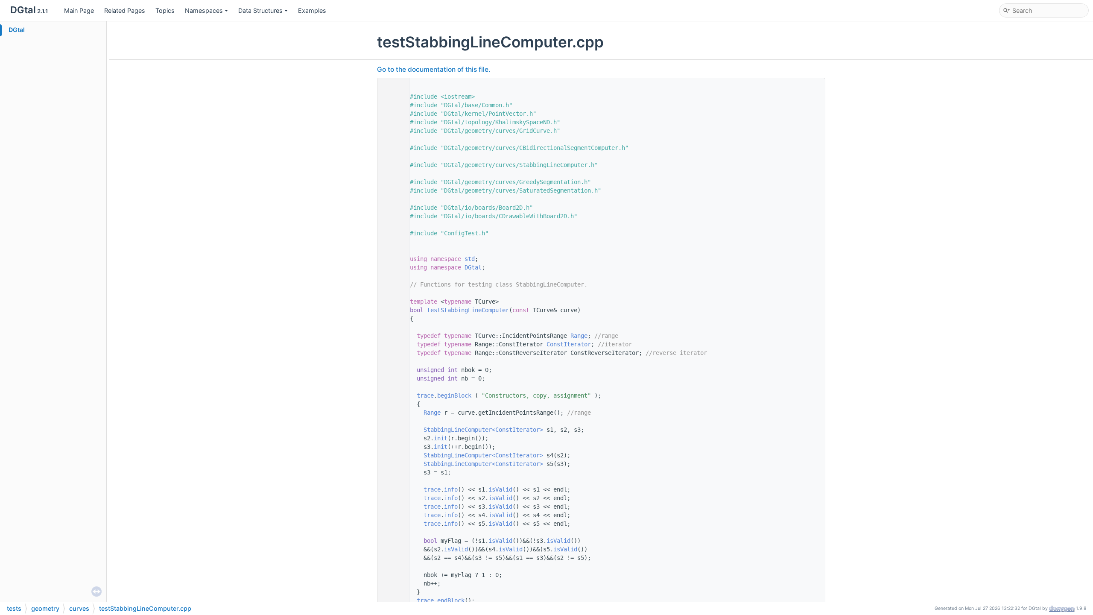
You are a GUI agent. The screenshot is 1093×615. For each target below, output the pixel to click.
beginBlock (454, 395)
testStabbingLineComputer (468, 310)
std (470, 258)
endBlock (451, 600)
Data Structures (260, 10)
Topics (165, 10)
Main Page (79, 10)
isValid (500, 489)
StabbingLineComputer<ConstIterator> (483, 429)
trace (425, 395)
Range (578, 335)
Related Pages (124, 10)
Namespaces (204, 10)
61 (391, 310)
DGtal (17, 29)
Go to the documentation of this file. (433, 69)
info (451, 489)
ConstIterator (568, 344)
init (440, 438)
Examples (312, 10)
